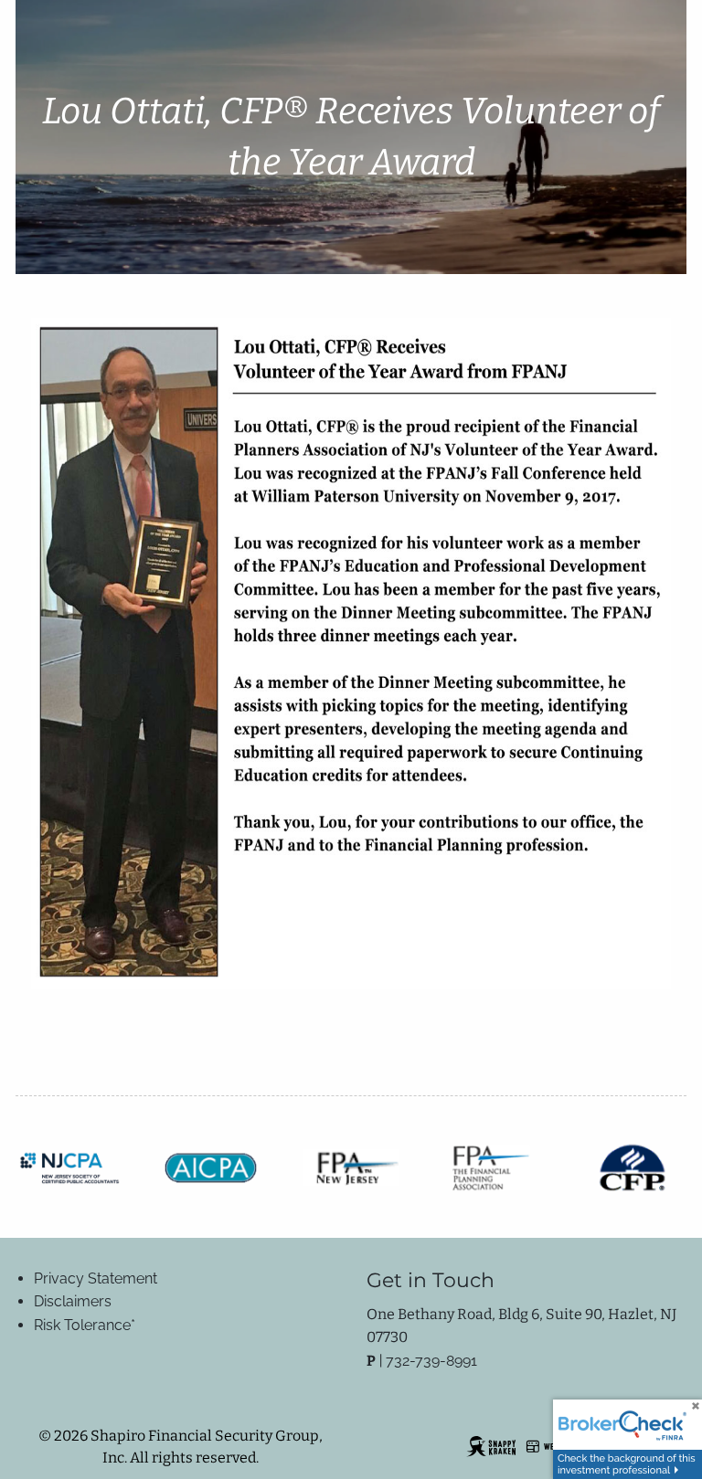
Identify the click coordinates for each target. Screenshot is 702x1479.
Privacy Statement (95, 1278)
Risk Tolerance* (84, 1325)
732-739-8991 (431, 1360)
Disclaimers (73, 1301)
